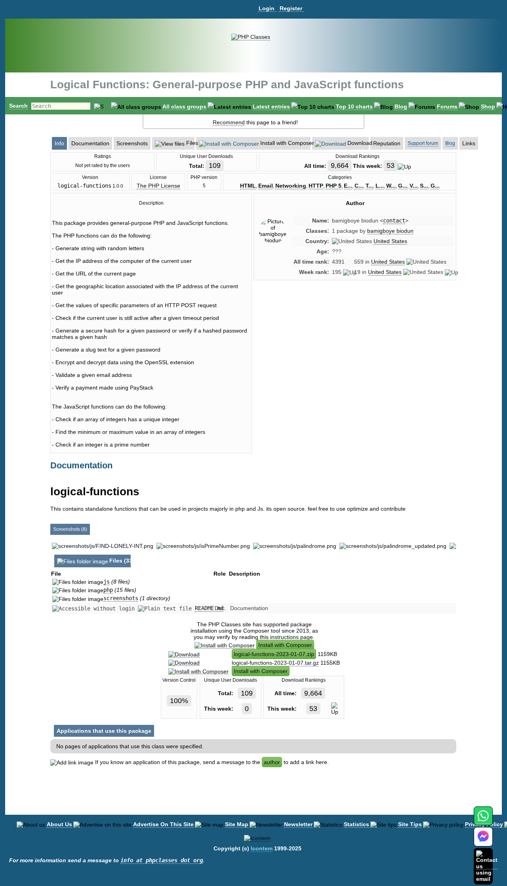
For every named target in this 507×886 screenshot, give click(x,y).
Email (265, 186)
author (272, 762)
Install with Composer (285, 645)
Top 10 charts (354, 106)
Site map (236, 824)
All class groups (184, 106)
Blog (401, 106)
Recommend (229, 122)
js (106, 581)
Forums (447, 106)
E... (348, 186)
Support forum (423, 143)
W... (391, 186)
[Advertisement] (354, 353)
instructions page (291, 637)
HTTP (316, 186)
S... (424, 186)
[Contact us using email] (486, 866)
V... (413, 186)
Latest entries (271, 106)
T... (369, 186)
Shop (488, 106)
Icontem (262, 848)
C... (359, 186)
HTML (248, 186)
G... (402, 186)
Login (266, 8)
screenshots (120, 598)
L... (379, 186)
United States (390, 241)
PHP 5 (333, 186)
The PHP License (158, 186)
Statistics (356, 824)
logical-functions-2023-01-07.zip (274, 654)
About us (59, 824)
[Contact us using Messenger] (483, 841)
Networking (290, 186)
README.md (209, 608)
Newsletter (298, 824)
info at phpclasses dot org (161, 860)
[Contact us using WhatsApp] (483, 820)
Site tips (410, 824)
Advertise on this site (163, 824)
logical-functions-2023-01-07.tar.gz (275, 663)
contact (394, 220)
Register (291, 8)
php (108, 590)
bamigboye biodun (390, 231)
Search (18, 106)
